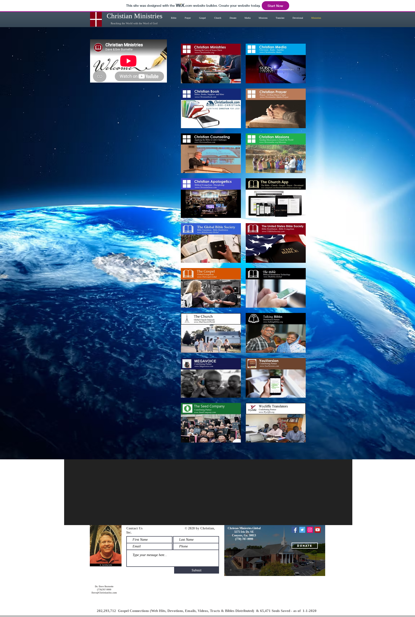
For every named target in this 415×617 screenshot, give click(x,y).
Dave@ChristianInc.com (104, 592)
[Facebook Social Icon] (295, 530)
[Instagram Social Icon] (310, 530)
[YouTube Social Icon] (318, 530)
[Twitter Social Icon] (302, 530)
